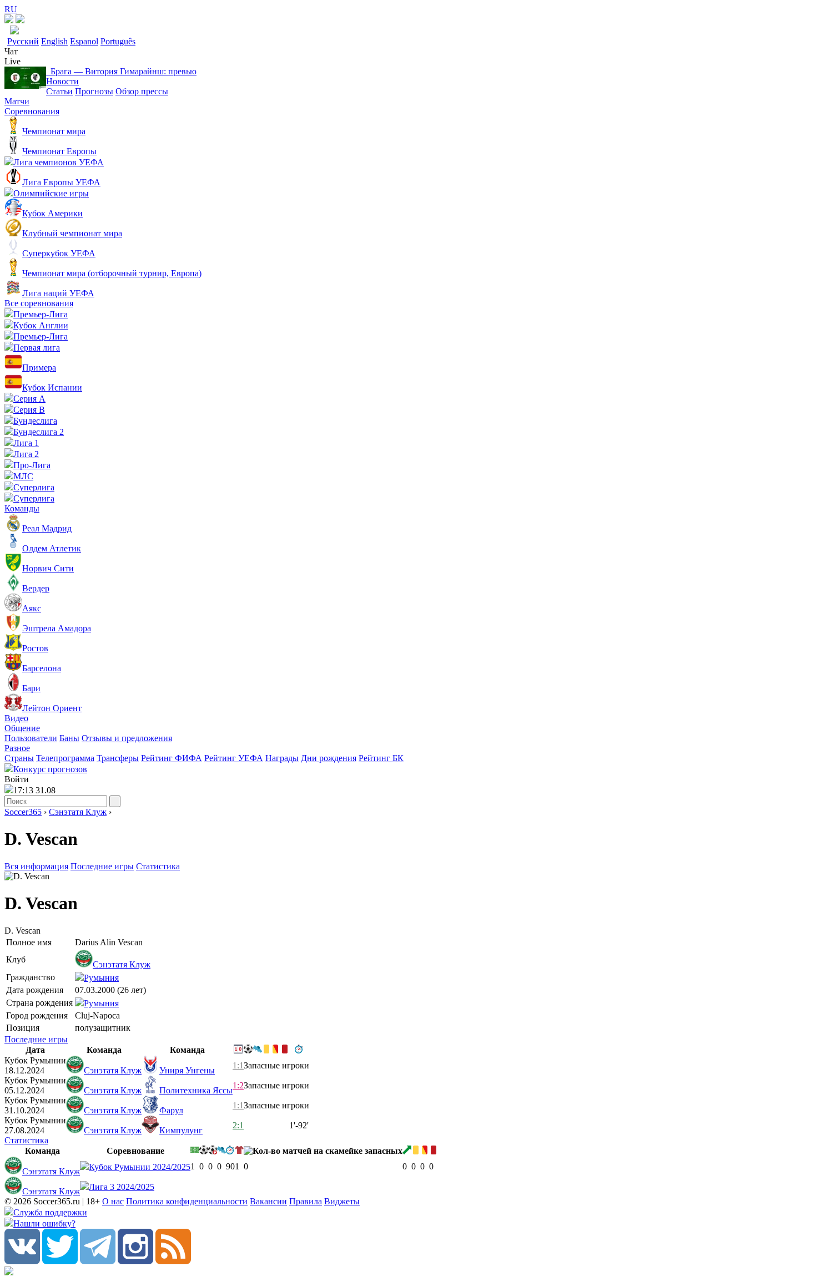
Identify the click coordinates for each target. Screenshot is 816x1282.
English (54, 41)
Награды (282, 758)
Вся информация (36, 866)
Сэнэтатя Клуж (78, 812)
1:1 (238, 1065)
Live (12, 61)
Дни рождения (328, 758)
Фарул (171, 1110)
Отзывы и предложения (127, 738)
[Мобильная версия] (20, 20)
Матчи (16, 101)
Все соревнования (38, 303)
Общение (22, 728)
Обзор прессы (141, 91)
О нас (113, 1201)
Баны (69, 738)
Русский (23, 41)
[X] (60, 1261)
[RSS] (173, 1261)
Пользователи (30, 738)
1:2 (238, 1085)
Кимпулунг (181, 1130)
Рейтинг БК (381, 758)
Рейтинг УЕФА (233, 758)
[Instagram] (135, 1261)
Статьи (59, 91)
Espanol (84, 41)
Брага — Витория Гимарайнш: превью (121, 71)
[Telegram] (97, 1261)
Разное (17, 748)
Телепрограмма (65, 758)
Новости (62, 81)
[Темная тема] (8, 20)
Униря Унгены (187, 1070)
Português (117, 41)
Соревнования (31, 111)
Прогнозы (94, 91)
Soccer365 (23, 812)
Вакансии (268, 1201)
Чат (11, 51)
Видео (16, 718)
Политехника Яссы (196, 1090)
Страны (19, 758)
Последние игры (102, 866)
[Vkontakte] (22, 1261)
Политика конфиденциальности (187, 1201)
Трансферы (118, 758)
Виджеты (342, 1201)
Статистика (158, 866)
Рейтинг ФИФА (171, 758)
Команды (21, 508)
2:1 (238, 1125)
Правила (305, 1201)
